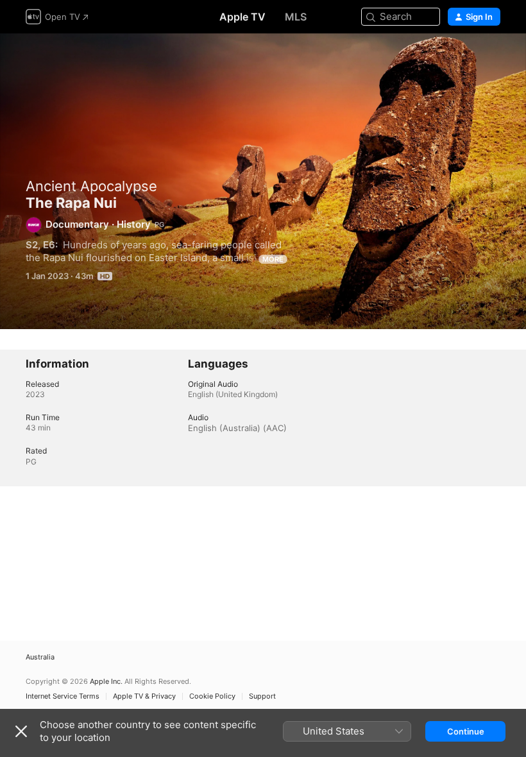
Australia (40, 657)
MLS (296, 16)
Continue (465, 731)
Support (262, 696)
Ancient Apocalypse (91, 186)
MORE (273, 259)
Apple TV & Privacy (144, 696)
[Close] (21, 731)
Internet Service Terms (62, 696)
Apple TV (242, 16)
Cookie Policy (212, 696)
